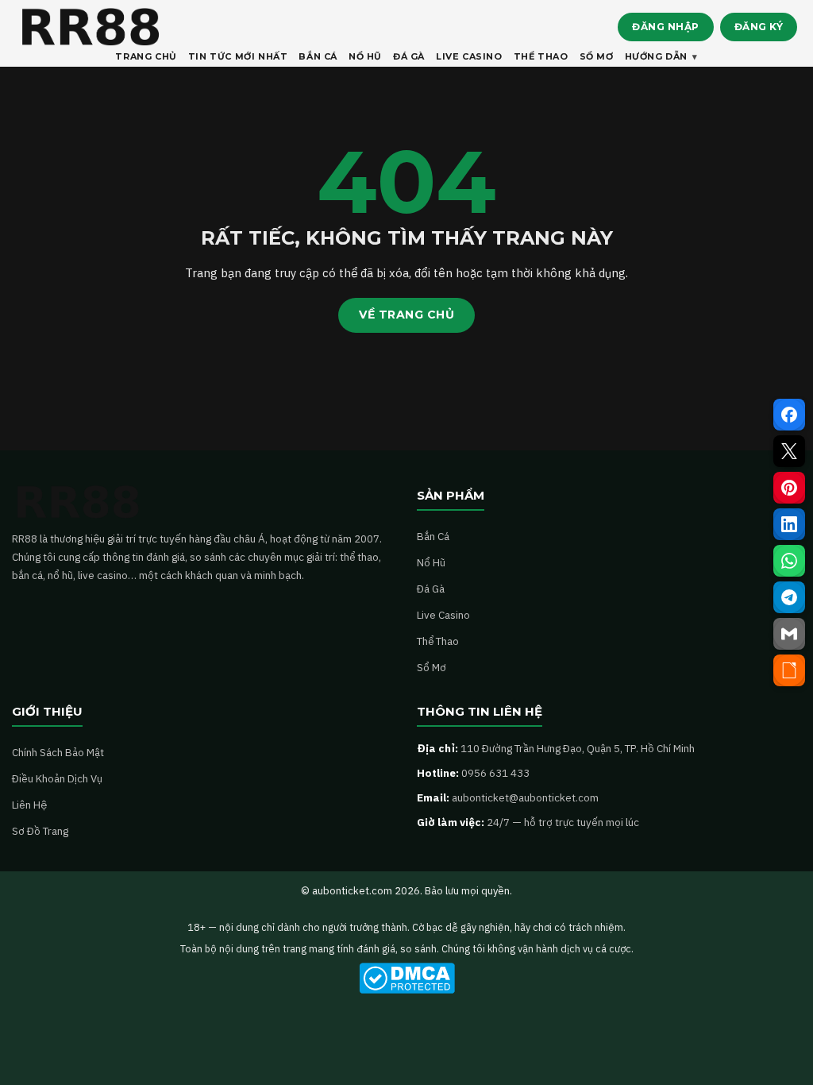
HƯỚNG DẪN (656, 56)
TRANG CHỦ (145, 56)
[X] (789, 451)
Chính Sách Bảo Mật (58, 752)
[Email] (789, 634)
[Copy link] (789, 670)
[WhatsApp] (789, 561)
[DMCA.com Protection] (406, 978)
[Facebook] (789, 415)
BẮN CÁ (318, 56)
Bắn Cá (433, 536)
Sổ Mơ (431, 667)
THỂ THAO (541, 56)
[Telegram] (789, 597)
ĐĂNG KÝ (759, 27)
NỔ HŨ (365, 56)
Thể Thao (438, 641)
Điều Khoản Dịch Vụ (57, 778)
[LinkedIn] (789, 524)
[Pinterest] (789, 488)
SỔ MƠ (597, 56)
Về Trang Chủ (406, 314)
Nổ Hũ (431, 562)
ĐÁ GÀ (409, 56)
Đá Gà (431, 588)
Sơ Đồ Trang (40, 831)
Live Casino (443, 615)
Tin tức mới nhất (238, 56)
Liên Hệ (29, 804)
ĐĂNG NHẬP (665, 27)
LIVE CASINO (469, 56)
